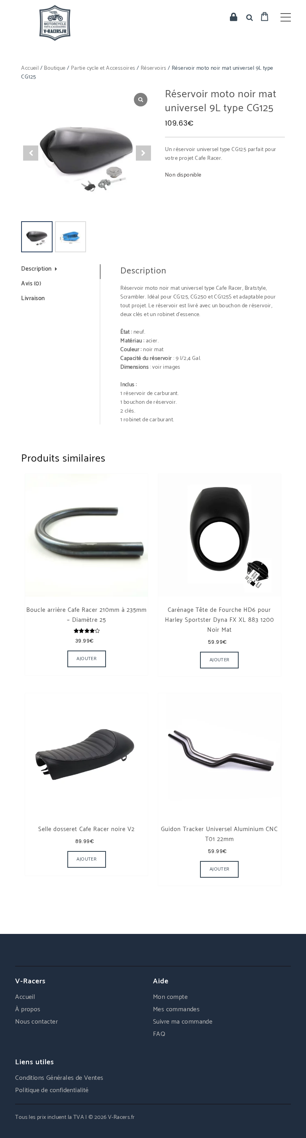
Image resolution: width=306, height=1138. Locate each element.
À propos (27, 1009)
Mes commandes (176, 1009)
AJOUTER (86, 658)
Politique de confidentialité (51, 1090)
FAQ (159, 1034)
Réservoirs (154, 68)
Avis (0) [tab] (31, 284)
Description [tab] (36, 269)
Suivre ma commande (182, 1021)
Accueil (30, 68)
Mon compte (170, 997)
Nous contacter (36, 1021)
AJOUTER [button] (220, 660)
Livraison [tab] (33, 299)
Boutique (54, 68)
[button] (143, 153)
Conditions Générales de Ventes (59, 1078)
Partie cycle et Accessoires (103, 68)
